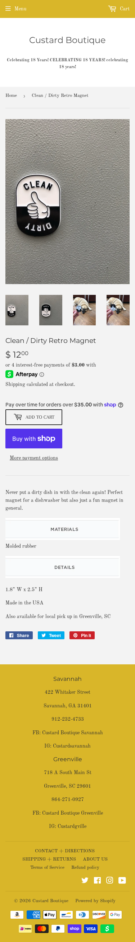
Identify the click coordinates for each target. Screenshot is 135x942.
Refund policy (85, 867)
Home (11, 95)
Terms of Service (47, 867)
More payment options (34, 458)
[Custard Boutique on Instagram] (109, 881)
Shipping (15, 384)
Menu (20, 8)
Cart (124, 8)
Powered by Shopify (95, 901)
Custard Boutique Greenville (72, 813)
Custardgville (72, 826)
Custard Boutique (67, 40)
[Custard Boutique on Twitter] (85, 881)
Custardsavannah (72, 746)
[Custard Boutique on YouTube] (122, 881)
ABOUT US (95, 859)
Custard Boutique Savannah (72, 732)
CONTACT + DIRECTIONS (65, 851)
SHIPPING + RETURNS (49, 859)
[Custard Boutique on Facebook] (97, 881)
